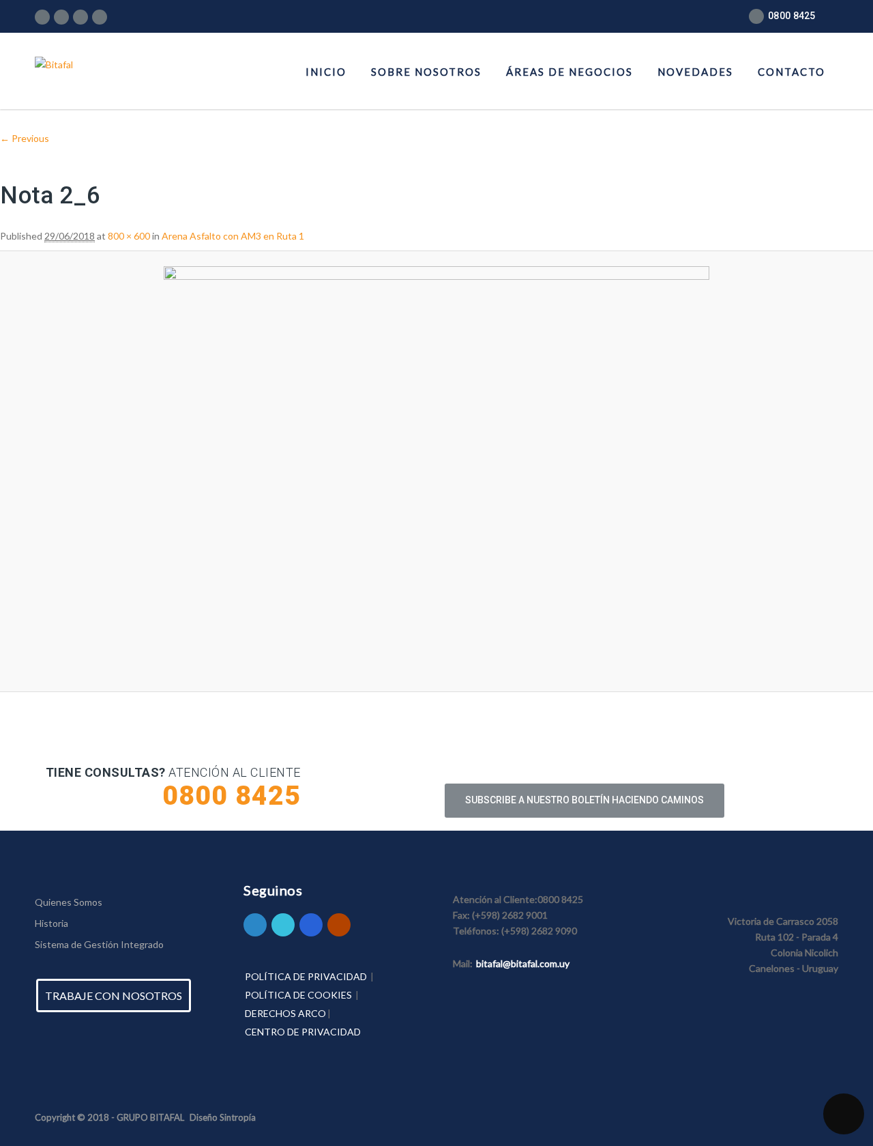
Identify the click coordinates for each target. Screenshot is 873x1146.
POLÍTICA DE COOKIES (298, 995)
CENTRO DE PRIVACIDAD (303, 1031)
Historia (51, 923)
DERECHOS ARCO (285, 1013)
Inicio (326, 72)
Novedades (695, 72)
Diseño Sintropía (223, 1117)
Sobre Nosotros (426, 72)
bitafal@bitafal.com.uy (522, 963)
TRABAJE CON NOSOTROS (113, 995)
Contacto (791, 72)
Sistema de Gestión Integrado (99, 944)
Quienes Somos (68, 902)
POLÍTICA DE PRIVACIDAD (306, 976)
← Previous (24, 138)
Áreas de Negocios (569, 72)
